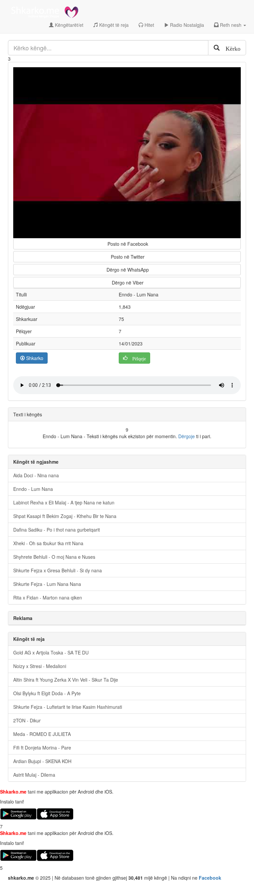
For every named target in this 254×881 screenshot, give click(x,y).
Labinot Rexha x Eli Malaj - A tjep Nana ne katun (63, 502)
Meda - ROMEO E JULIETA (42, 734)
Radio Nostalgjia (186, 25)
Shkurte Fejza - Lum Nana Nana (47, 584)
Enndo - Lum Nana (33, 489)
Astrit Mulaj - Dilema (34, 774)
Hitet (148, 25)
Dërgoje (186, 436)
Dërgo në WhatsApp (127, 269)
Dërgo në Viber (127, 282)
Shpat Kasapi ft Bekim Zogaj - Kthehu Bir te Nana (64, 516)
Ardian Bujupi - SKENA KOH (42, 761)
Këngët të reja (113, 25)
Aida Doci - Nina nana (36, 475)
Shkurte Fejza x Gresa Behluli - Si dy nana (57, 570)
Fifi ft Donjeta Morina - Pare (42, 747)
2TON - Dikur (27, 720)
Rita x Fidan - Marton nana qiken (47, 597)
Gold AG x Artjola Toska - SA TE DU (51, 652)
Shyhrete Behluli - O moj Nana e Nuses (54, 556)
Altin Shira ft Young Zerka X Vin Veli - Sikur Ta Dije (65, 679)
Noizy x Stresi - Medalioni (39, 666)
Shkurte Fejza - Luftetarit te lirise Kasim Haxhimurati (67, 706)
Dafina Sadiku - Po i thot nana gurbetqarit (56, 529)
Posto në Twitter (127, 256)
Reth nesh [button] (231, 25)
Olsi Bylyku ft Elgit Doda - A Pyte (47, 693)
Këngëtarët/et (68, 25)
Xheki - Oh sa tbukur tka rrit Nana (48, 543)
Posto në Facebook (127, 243)
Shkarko (34, 358)
